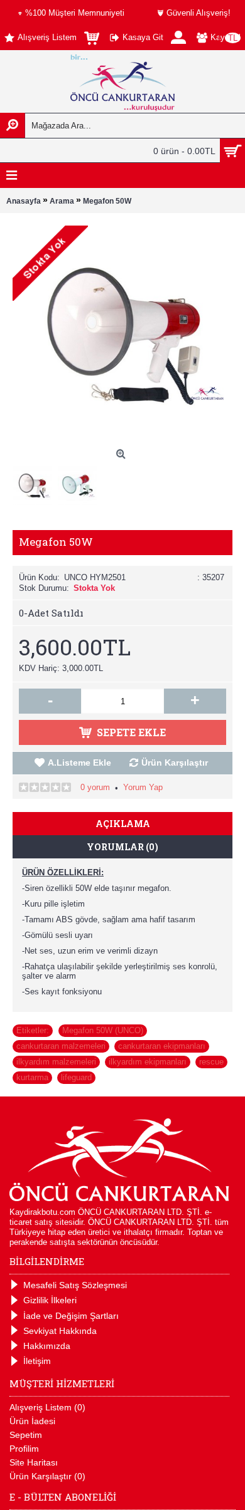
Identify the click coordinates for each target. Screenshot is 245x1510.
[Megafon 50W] (35, 482)
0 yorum (95, 787)
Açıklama (122, 824)
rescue (211, 1061)
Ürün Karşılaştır (174, 763)
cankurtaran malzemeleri (61, 1046)
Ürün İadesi (32, 1421)
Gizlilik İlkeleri (50, 1300)
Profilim (24, 1449)
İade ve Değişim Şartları (71, 1316)
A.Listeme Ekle (79, 763)
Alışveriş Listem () (47, 1407)
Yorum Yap (143, 787)
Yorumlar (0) (122, 847)
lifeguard (76, 1077)
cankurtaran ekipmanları (161, 1046)
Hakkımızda (46, 1346)
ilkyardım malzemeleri (56, 1061)
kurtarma (32, 1077)
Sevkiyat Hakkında (60, 1331)
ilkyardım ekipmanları (148, 1061)
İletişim (37, 1361)
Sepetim (25, 1435)
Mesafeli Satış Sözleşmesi (75, 1285)
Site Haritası (33, 1462)
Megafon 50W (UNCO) (102, 1030)
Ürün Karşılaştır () (47, 1476)
